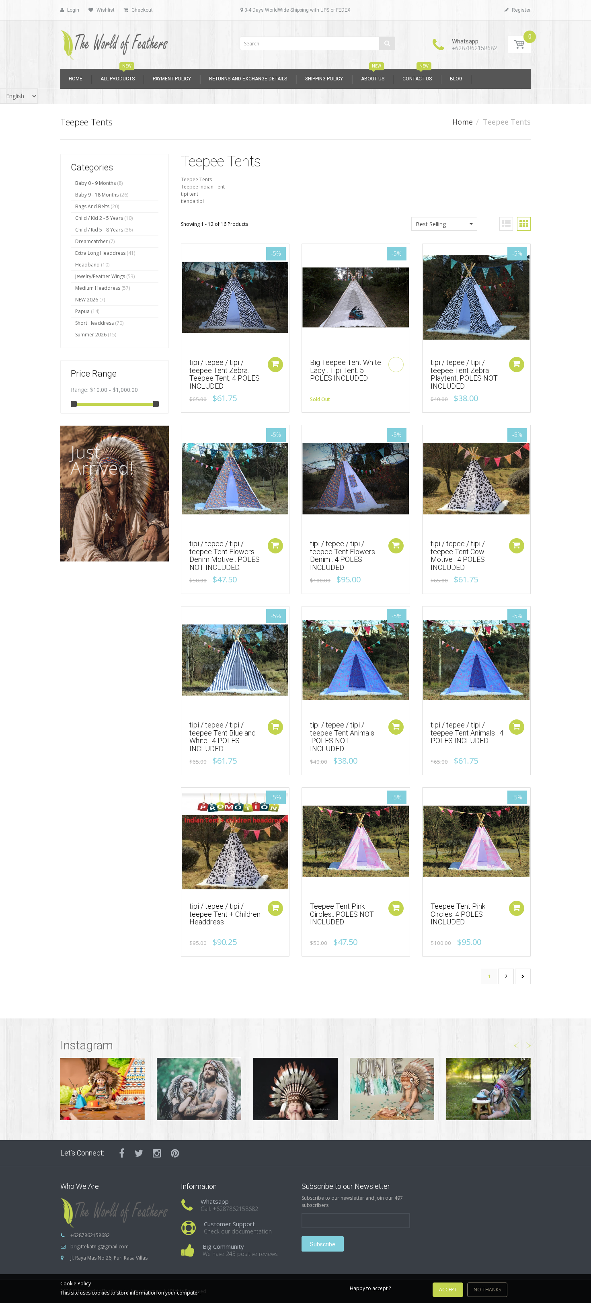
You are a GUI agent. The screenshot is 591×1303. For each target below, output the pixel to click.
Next (523, 976)
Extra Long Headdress (100, 253)
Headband (87, 264)
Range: (79, 389)
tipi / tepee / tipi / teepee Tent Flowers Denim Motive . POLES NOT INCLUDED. (224, 555)
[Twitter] (138, 1153)
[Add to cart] (275, 364)
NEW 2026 (86, 299)
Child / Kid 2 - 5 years (99, 218)
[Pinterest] (175, 1153)
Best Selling (431, 224)
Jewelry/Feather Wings (100, 276)
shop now (94, 560)
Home (462, 122)
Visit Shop (102, 1089)
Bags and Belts (92, 206)
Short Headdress (94, 323)
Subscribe (322, 1244)
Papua (82, 311)
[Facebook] (122, 1153)
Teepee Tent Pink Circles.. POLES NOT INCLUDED (342, 914)
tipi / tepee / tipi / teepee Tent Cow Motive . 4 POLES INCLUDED (458, 555)
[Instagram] (157, 1153)
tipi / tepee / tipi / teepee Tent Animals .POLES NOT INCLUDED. (342, 737)
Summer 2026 (91, 334)
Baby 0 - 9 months (95, 183)
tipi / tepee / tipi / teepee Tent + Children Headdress (225, 914)
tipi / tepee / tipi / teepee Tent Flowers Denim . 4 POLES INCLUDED (342, 555)
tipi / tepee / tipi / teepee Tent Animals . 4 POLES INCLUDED (467, 733)
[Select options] (275, 908)
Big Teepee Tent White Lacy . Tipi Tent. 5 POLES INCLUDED (345, 370)
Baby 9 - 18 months (97, 194)
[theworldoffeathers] (114, 42)
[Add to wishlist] (187, 254)
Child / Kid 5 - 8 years (99, 229)
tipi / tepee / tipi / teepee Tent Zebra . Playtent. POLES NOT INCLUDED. (464, 374)
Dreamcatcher (91, 241)
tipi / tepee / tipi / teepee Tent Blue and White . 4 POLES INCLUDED (222, 737)
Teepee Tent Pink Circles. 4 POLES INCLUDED (458, 914)
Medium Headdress (97, 288)
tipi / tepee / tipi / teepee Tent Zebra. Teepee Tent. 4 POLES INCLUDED (224, 374)
